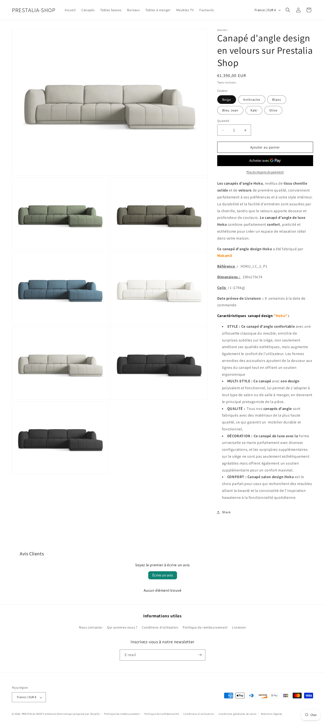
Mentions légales (271, 713)
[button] (288, 10)
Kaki (254, 110)
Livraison (239, 627)
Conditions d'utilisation (160, 627)
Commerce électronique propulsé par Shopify (71, 714)
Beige (226, 99)
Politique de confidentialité (161, 713)
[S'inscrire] (200, 654)
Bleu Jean (230, 110)
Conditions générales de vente (237, 713)
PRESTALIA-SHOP (32, 714)
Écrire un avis (162, 575)
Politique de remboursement (205, 627)
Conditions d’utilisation (198, 713)
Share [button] (226, 512)
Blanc (276, 99)
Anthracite (251, 99)
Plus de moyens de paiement (265, 172)
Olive (273, 110)
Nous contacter (91, 627)
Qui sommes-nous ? (122, 627)
